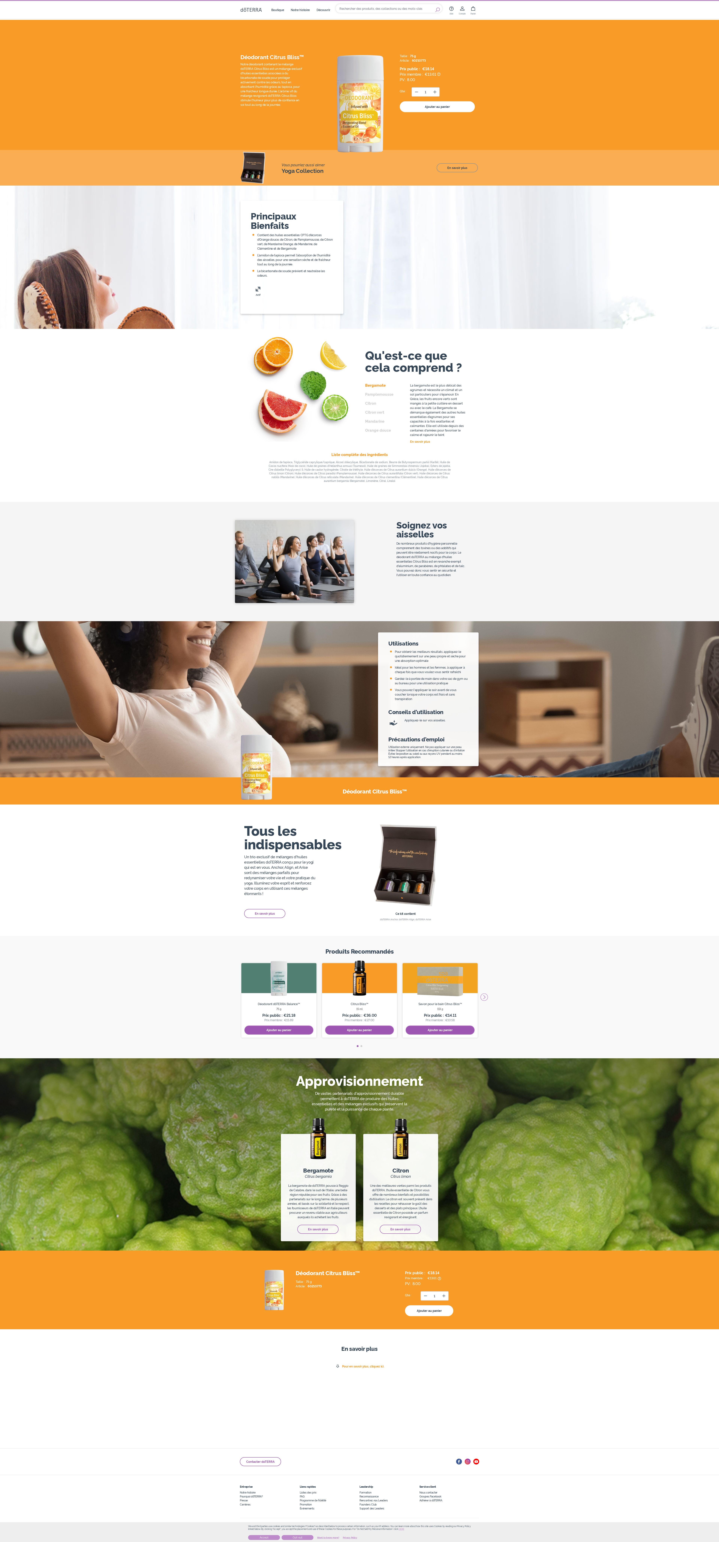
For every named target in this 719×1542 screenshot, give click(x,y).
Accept (264, 1537)
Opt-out (297, 1537)
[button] (358, 1046)
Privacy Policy (350, 1537)
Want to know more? (328, 1537)
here (401, 1529)
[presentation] (484, 997)
